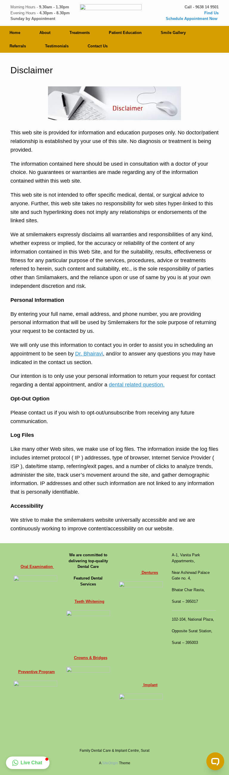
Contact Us (98, 46)
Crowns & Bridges (90, 658)
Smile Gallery (173, 32)
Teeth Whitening (89, 601)
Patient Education (125, 32)
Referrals (18, 46)
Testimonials (57, 46)
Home (15, 32)
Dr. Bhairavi (89, 354)
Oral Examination (37, 566)
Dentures (149, 572)
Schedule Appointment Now (192, 18)
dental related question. (137, 385)
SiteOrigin (110, 763)
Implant (149, 685)
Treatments (79, 32)
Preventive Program (36, 672)
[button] (27, 763)
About (44, 32)
